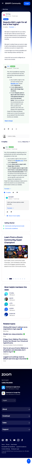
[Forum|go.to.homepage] (13, 3)
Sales (4, 423)
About (4, 409)
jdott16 (11, 298)
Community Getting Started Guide (14, 226)
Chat (4, 336)
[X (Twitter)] (10, 440)
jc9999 (11, 308)
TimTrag (8, 14)
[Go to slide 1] (7, 279)
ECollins (11, 293)
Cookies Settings (6, 449)
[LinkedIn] (6, 440)
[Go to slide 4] (16, 279)
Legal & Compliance (21, 446)
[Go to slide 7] (22, 279)
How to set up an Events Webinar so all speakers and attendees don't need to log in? (15, 350)
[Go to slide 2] (9, 279)
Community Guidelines (11, 228)
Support (5, 429)
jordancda (12, 313)
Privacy (8, 444)
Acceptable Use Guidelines (8, 446)
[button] (3, 3)
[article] (16, 170)
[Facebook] (22, 440)
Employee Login (15, 449)
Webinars (6, 354)
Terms (3, 444)
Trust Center (14, 444)
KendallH (11, 197)
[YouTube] (14, 440)
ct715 (10, 303)
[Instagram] (18, 440)
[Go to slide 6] (20, 279)
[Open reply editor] (16, 136)
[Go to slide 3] (12, 279)
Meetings (5, 9)
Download (6, 416)
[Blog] (3, 440)
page (14, 83)
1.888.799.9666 (7, 383)
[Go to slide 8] (24, 279)
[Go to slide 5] (18, 279)
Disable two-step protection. (13, 334)
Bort (8, 66)
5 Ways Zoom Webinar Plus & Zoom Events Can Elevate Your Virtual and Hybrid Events (15, 341)
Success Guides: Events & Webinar (13, 345)
